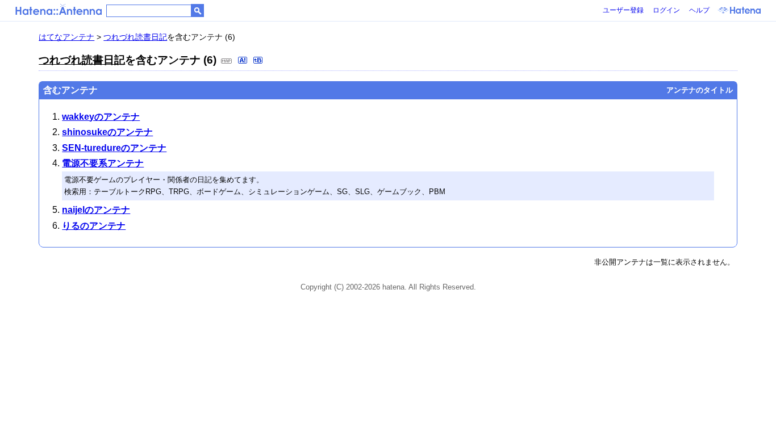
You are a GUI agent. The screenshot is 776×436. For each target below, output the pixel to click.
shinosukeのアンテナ (107, 132)
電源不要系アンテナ (103, 163)
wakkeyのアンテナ (101, 116)
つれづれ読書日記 (135, 36)
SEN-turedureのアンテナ (114, 148)
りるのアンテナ (94, 225)
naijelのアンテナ (96, 210)
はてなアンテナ (66, 36)
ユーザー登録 (623, 10)
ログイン (666, 10)
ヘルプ (699, 10)
